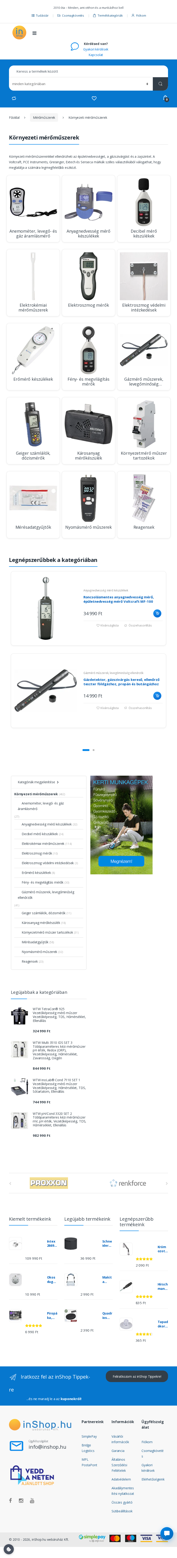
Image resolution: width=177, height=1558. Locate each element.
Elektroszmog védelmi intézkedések (48, 863)
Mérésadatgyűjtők (35, 942)
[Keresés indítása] (160, 83)
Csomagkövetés (73, 15)
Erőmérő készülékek (36, 872)
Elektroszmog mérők (37, 853)
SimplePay (89, 1436)
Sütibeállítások (122, 1511)
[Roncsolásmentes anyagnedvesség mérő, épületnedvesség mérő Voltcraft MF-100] (45, 608)
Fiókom (141, 15)
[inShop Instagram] (21, 1500)
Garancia (118, 1450)
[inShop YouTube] (32, 1500)
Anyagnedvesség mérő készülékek (105, 590)
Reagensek (30, 961)
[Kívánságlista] (94, 98)
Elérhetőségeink (153, 1479)
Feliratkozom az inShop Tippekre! (137, 1376)
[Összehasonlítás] (14, 98)
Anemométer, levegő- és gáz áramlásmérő (41, 806)
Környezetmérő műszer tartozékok (47, 932)
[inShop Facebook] (10, 1500)
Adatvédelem (121, 1479)
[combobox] (88, 71)
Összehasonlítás (140, 625)
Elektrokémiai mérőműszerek (43, 843)
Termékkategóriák (110, 15)
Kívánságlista (109, 625)
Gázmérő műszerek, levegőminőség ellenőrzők (113, 673)
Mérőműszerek (44, 117)
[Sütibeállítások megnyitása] (9, 1549)
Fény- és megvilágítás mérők (42, 882)
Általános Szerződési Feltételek (119, 1465)
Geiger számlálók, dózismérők (43, 913)
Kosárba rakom (157, 613)
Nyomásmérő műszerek (39, 952)
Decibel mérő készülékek (40, 834)
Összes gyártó (122, 1502)
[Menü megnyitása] (34, 33)
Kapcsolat (95, 55)
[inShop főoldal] (19, 32)
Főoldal (14, 117)
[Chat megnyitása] (166, 1533)
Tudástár (42, 15)
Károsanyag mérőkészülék (41, 922)
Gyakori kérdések (95, 49)
